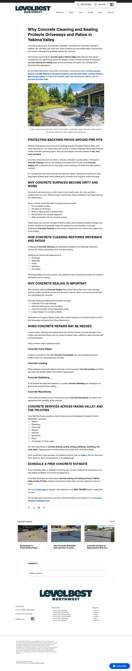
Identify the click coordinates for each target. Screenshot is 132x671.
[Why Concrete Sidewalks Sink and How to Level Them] (66, 533)
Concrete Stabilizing (61, 612)
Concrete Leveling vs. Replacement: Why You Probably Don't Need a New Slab (99, 547)
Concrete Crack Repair (62, 616)
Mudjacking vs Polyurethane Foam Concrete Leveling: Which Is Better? (32, 547)
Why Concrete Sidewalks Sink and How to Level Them (65, 547)
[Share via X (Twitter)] (34, 508)
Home (95, 610)
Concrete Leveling (60, 610)
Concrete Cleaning (60, 618)
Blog (95, 618)
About (95, 612)
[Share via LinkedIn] (39, 508)
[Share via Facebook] (29, 508)
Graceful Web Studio (37, 663)
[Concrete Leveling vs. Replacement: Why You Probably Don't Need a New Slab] (99, 533)
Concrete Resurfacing (61, 614)
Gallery (96, 616)
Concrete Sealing (60, 620)
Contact (96, 620)
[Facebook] (111, 4)
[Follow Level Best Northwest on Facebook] (32, 618)
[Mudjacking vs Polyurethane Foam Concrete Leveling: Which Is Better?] (32, 533)
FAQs (95, 614)
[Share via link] (44, 508)
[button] (60, 12)
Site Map (29, 614)
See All (112, 521)
